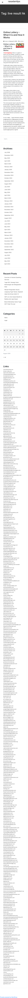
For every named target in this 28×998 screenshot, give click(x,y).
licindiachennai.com (8, 376)
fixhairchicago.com (8, 774)
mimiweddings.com (8, 975)
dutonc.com (6, 704)
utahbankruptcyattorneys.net (10, 499)
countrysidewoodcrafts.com (10, 407)
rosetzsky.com (7, 665)
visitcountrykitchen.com (9, 712)
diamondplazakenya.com (9, 920)
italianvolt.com (7, 511)
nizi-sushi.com (7, 697)
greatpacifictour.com (8, 751)
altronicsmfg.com (7, 394)
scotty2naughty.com (8, 671)
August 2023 (7, 218)
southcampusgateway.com (10, 442)
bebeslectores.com (8, 465)
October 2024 (8, 178)
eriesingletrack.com (8, 522)
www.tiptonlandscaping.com (10, 870)
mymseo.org (6, 966)
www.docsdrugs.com (8, 853)
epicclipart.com (7, 426)
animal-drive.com (7, 787)
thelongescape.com (8, 706)
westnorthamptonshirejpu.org (11, 449)
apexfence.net (7, 983)
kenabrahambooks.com (9, 649)
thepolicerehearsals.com (9, 626)
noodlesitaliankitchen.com (10, 415)
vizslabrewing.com (8, 514)
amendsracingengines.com (10, 840)
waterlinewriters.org (8, 800)
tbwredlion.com (7, 922)
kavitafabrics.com (7, 743)
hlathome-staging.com (9, 550)
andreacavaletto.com (8, 587)
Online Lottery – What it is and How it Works (13, 35)
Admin (22, 41)
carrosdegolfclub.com (8, 473)
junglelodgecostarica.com (9, 709)
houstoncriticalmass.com (9, 623)
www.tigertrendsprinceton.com (11, 827)
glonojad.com (6, 667)
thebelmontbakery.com (9, 403)
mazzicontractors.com (9, 901)
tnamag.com (6, 788)
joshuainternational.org (9, 823)
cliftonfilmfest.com (8, 493)
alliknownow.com (7, 628)
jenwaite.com (6, 949)
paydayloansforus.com (9, 402)
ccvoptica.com (7, 873)
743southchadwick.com (9, 483)
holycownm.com (7, 746)
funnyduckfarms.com (8, 948)
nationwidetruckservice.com (10, 748)
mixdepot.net (6, 884)
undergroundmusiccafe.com (10, 980)
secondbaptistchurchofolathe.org (11, 964)
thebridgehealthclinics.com (10, 798)
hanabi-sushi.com (7, 878)
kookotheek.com (7, 439)
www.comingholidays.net (9, 616)
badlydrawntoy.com (8, 814)
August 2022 (7, 252)
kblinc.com (6, 520)
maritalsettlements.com (9, 720)
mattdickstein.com (8, 813)
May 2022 (7, 261)
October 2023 (8, 212)
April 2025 (7, 161)
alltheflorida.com (7, 933)
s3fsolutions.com (7, 478)
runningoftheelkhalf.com (9, 832)
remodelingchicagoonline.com (11, 866)
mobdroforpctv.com (8, 605)
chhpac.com (6, 967)
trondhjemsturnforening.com (10, 918)
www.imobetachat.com (9, 811)
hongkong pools (15, 119)
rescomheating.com (8, 974)
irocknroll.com (7, 501)
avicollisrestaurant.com (9, 759)
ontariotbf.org (6, 410)
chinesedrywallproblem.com (10, 733)
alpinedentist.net (7, 436)
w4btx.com (6, 535)
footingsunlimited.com (9, 850)
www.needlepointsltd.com (10, 858)
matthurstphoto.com (8, 931)
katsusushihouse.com (8, 660)
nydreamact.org (7, 416)
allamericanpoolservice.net (10, 559)
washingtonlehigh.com (9, 875)
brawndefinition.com (8, 641)
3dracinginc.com (7, 621)
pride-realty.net (7, 941)
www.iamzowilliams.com (9, 892)
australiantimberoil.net (9, 467)
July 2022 (7, 255)
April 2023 (7, 229)
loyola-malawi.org (7, 595)
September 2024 (9, 181)
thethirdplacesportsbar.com (10, 902)
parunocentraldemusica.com (10, 915)
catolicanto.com (7, 574)
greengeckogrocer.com (9, 548)
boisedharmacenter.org (9, 590)
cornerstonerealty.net (8, 889)
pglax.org (5, 727)
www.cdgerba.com (8, 914)
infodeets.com (7, 379)
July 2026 (7, 152)
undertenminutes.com (9, 387)
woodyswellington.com (9, 905)
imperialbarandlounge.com (10, 494)
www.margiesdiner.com (9, 855)
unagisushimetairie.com (9, 418)
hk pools (21, 117)
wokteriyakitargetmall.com (10, 551)
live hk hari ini (10, 124)
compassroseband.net (9, 784)
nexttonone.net (7, 819)
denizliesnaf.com (7, 775)
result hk (20, 126)
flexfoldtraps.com (7, 839)
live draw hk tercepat (18, 121)
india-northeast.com (8, 485)
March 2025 (7, 163)
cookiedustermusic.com (9, 740)
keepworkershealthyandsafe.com (11, 413)
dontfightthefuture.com (9, 488)
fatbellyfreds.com (7, 907)
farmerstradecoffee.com (9, 806)
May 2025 (7, 158)
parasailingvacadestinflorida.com (11, 940)
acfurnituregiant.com (8, 385)
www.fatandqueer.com (9, 844)
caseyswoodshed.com (9, 772)
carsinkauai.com (7, 936)
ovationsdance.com (8, 569)
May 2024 (7, 192)
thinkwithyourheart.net (9, 498)
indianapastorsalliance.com (10, 769)
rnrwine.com (6, 957)
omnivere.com (7, 389)
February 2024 (8, 201)
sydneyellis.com (7, 554)
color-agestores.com (8, 592)
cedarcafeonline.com (8, 384)
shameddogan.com (8, 801)
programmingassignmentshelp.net (12, 397)
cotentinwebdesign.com (9, 460)
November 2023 (8, 209)
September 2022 (9, 249)
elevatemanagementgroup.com (11, 951)
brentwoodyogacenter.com (10, 868)
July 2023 (7, 221)
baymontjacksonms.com (9, 723)
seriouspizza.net (7, 782)
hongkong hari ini (7, 119)
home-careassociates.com (10, 585)
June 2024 (7, 189)
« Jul (4, 357)
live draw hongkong (7, 122)
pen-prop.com (7, 826)
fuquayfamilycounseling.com (10, 961)
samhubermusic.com (8, 982)
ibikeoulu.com (6, 680)
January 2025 (8, 169)
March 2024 (7, 198)
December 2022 (8, 241)
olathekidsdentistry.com (9, 528)
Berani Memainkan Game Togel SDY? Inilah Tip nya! (12, 303)
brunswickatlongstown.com (10, 693)
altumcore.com (7, 785)
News (9, 117)
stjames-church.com (8, 670)
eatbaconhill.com (7, 395)
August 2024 (7, 184)
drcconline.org (7, 761)
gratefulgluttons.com (8, 603)
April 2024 (7, 195)
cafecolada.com (7, 611)
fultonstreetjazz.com (8, 452)
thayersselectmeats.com (9, 792)
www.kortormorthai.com (9, 842)
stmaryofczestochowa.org (9, 683)
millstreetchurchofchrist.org (10, 938)
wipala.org (6, 593)
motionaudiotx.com (8, 970)
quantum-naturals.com (9, 925)
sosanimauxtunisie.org (9, 433)
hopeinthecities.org (8, 602)
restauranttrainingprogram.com (11, 558)
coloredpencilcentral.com (9, 491)
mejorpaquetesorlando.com (10, 532)
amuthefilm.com (7, 652)
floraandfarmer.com (8, 476)
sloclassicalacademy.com (9, 632)
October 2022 (8, 246)
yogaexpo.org (6, 584)
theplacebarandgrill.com (9, 762)
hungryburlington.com (9, 691)
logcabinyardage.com (8, 808)
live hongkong (8, 53)
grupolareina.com (7, 457)
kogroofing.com (7, 434)
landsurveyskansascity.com (10, 847)
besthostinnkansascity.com (10, 977)
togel (5, 320)
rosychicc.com (7, 597)
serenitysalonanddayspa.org (10, 382)
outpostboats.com (7, 598)
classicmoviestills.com (9, 610)
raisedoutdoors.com (8, 496)
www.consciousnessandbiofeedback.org (13, 891)
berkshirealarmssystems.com (10, 512)
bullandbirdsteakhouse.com (10, 860)
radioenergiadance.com (9, 437)
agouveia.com (6, 962)
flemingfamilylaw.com (8, 956)
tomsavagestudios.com (9, 563)
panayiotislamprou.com (9, 441)
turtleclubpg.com (7, 749)
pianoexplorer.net (7, 896)
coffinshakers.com (8, 681)
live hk (4, 124)
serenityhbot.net (7, 821)
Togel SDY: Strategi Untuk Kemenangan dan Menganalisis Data (12, 284)
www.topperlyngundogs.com (10, 831)
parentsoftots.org (7, 803)
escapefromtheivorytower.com (11, 481)
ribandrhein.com (7, 571)
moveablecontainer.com (9, 455)
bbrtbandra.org (7, 423)
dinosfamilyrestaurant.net (9, 468)
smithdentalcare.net (8, 979)
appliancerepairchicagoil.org (10, 408)
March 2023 (7, 232)
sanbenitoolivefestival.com (10, 608)
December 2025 (8, 155)
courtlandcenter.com (8, 756)
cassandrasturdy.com (8, 606)
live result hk (14, 126)
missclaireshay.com (8, 369)
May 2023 (7, 226)
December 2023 (8, 206)
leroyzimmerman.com (8, 953)
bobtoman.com (7, 431)
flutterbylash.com (7, 944)
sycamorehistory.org (8, 888)
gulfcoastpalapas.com (8, 797)
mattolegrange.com (8, 707)
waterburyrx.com (7, 764)
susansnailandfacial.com (9, 824)
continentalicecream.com (9, 642)
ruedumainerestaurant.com (10, 663)
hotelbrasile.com (7, 450)
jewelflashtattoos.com (8, 420)
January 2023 (8, 238)
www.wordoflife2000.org (9, 502)
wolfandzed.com (7, 879)
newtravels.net (7, 400)
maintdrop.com (7, 429)
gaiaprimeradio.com (8, 701)
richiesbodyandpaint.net (9, 374)
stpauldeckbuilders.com (9, 849)
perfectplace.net (7, 579)
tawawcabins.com (7, 506)
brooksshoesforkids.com (9, 790)
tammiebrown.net (7, 702)
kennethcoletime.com (8, 689)
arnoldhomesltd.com (8, 489)
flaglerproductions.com (9, 639)
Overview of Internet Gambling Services (12, 278)
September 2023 (9, 215)
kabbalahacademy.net (8, 538)
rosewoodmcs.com (8, 886)
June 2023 (7, 224)
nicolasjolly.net (7, 655)
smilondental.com (7, 540)
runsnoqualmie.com (8, 852)
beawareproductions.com (9, 676)
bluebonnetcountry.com (9, 424)
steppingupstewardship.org (10, 871)
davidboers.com (7, 810)
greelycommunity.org (8, 662)
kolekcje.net (6, 572)
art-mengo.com (7, 699)
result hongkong (20, 128)
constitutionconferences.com (10, 777)
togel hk (16, 129)
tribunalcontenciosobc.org (10, 631)
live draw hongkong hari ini (18, 122)
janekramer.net (7, 696)
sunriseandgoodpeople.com (10, 732)
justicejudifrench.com (8, 684)
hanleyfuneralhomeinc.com (10, 530)
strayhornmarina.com (8, 637)
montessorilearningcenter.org (10, 927)
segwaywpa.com (7, 795)
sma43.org (6, 865)
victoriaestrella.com (8, 753)
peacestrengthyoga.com (9, 836)
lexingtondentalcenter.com (10, 553)
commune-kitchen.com (9, 650)
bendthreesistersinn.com (9, 735)
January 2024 (8, 204)
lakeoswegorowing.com (9, 959)
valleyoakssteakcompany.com (10, 771)
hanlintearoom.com (8, 946)
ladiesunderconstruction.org (10, 463)
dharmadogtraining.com (9, 969)
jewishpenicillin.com (8, 561)
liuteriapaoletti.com (8, 730)
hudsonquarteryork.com (9, 910)
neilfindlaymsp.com (8, 758)
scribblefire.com (7, 582)
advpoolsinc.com (7, 766)
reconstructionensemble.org (10, 741)
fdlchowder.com (7, 857)
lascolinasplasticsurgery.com (10, 862)
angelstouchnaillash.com (9, 537)
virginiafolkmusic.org (8, 567)
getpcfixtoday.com (8, 421)
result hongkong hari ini (8, 129)
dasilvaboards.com (8, 634)
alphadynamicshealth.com (9, 943)
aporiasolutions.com (8, 793)
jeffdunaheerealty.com (9, 834)
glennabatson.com (8, 636)
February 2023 (8, 235)
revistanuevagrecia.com (9, 668)
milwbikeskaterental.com (9, 722)
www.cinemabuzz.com (9, 883)
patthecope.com (7, 779)
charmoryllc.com (7, 619)
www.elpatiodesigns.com (9, 909)
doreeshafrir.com (7, 673)
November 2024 (8, 175)
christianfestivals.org (8, 710)
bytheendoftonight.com (9, 600)
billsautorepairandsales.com (10, 923)
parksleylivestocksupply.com (10, 589)
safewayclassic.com (8, 405)
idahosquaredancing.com (9, 504)
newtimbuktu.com (7, 392)
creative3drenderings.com (10, 805)
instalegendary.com (8, 411)
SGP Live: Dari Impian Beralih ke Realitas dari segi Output (13, 298)
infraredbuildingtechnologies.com (11, 470)
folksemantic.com (7, 507)
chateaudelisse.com (8, 444)
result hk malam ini (12, 128)
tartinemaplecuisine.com (9, 694)
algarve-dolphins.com (8, 714)
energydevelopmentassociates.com (12, 475)
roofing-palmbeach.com (9, 486)
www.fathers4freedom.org (10, 829)
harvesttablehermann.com (10, 472)
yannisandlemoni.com (8, 517)
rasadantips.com (7, 390)
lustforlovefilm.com (8, 654)
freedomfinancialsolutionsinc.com (11, 837)
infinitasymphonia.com (9, 657)
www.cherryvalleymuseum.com (11, 459)
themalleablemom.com (9, 688)
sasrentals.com (7, 543)
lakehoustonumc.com (8, 816)
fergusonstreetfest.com (9, 928)
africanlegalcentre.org (9, 658)
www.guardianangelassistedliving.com (13, 917)
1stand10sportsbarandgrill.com (11, 533)
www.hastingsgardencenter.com (11, 894)
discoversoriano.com (8, 613)
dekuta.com (6, 881)
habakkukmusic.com (8, 818)
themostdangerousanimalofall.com (12, 624)
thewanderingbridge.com (9, 686)
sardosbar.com (7, 509)
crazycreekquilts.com (8, 644)
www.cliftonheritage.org (9, 863)
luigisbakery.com (7, 876)
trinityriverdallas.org (8, 577)
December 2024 (8, 172)
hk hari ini (17, 117)
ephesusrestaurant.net (9, 904)
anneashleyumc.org (8, 845)
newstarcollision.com (8, 541)
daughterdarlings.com (8, 377)
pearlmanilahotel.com (8, 428)
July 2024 (7, 186)
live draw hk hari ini (9, 121)
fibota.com (6, 912)
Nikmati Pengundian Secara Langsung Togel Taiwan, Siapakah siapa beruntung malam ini (13, 292)
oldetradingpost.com (8, 462)
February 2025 (8, 166)
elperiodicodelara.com (9, 372)
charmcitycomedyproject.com (10, 675)
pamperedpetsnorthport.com (10, 524)
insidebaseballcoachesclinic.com (11, 935)
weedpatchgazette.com (9, 519)
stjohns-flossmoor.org (9, 736)
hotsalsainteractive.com (9, 381)
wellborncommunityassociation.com (12, 446)
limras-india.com (7, 371)
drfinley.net (6, 954)
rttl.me (5, 972)
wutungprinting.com (8, 719)
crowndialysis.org (7, 556)
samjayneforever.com (8, 930)
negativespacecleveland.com (10, 728)
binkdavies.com (7, 645)
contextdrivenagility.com (9, 678)
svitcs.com (6, 780)
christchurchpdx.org (8, 647)
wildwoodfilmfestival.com (9, 447)
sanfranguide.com (7, 618)
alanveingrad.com (7, 715)
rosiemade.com (7, 525)
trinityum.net (6, 899)
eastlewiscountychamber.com (10, 629)
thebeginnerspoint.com (9, 615)
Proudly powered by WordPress (8, 997)
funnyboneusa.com (8, 738)
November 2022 (8, 244)
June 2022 (7, 258)
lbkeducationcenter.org (9, 576)
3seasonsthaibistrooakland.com (11, 580)
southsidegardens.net (8, 897)
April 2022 (7, 264)
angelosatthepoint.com (9, 767)
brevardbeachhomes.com (9, 480)
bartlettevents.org (7, 454)
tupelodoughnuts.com (8, 527)
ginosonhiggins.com (8, 717)
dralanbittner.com (7, 515)
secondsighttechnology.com (10, 545)
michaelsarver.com (8, 546)
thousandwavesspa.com (9, 754)
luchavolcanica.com (8, 745)
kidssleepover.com (8, 398)
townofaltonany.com (8, 725)
